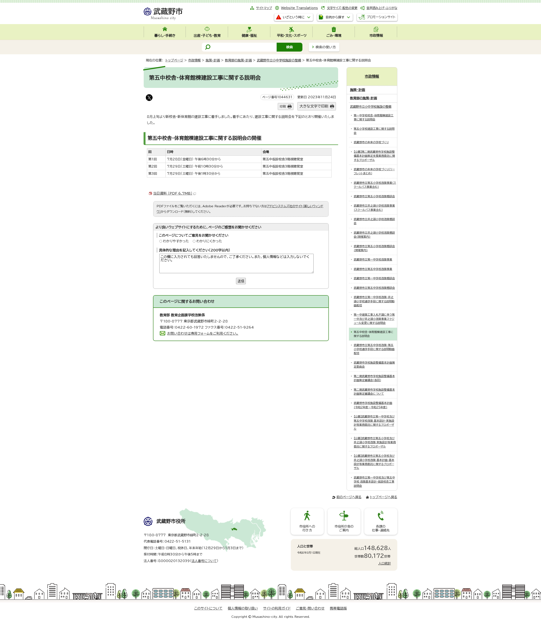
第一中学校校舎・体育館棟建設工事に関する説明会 (373, 117)
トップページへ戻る (383, 497)
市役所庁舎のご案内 (344, 528)
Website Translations (299, 8)
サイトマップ (264, 8)
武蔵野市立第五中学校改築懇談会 (374, 288)
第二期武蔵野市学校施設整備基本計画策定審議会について (374, 391)
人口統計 (384, 563)
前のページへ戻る (349, 497)
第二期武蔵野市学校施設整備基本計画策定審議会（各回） (374, 378)
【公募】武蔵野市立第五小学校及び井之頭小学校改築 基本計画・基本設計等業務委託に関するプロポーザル (374, 461)
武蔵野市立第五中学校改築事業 (373, 269)
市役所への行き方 (307, 528)
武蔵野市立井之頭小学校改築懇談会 (374, 221)
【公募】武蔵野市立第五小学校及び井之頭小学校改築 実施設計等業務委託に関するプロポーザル (375, 442)
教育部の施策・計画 (238, 60)
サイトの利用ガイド (277, 608)
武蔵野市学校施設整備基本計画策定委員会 (374, 364)
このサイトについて (208, 608)
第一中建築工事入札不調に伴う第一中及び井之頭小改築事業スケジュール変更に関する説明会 (374, 318)
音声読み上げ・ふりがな (381, 8)
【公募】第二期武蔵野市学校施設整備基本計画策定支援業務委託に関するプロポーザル (374, 155)
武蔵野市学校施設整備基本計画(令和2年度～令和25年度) (373, 405)
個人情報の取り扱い (243, 608)
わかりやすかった (176, 241)
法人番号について (204, 560)
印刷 (283, 106)
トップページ (174, 60)
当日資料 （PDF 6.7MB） (172, 193)
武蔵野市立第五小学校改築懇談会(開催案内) (374, 248)
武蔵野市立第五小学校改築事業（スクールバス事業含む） (375, 184)
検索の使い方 (326, 47)
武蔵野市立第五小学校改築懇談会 (374, 196)
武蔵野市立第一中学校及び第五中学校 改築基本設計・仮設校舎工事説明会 (374, 481)
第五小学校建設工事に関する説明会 (374, 130)
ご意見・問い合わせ (310, 608)
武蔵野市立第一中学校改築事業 (373, 259)
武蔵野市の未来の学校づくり (371, 142)
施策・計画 (213, 60)
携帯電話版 (338, 608)
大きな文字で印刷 (313, 106)
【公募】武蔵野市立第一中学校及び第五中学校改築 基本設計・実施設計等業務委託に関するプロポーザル (374, 422)
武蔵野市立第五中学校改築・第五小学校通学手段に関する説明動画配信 (374, 349)
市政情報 (194, 60)
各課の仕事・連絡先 (380, 528)
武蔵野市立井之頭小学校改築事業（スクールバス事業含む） (374, 207)
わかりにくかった (209, 241)
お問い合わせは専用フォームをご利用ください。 (202, 333)
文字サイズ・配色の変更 (342, 8)
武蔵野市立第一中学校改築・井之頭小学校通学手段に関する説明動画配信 (374, 301)
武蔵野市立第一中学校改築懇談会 (374, 278)
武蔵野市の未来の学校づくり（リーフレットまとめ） (374, 171)
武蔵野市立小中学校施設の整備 (279, 60)
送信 (241, 281)
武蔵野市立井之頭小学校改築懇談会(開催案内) (374, 234)
